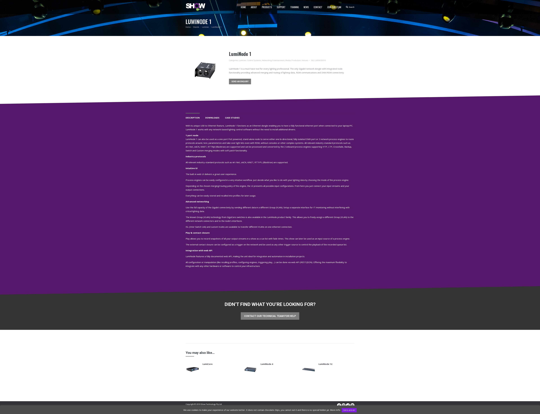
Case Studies (232, 117)
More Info (335, 410)
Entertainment (278, 60)
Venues (305, 60)
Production (296, 60)
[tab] (193, 116)
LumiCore (207, 364)
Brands (196, 27)
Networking (267, 60)
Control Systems (254, 60)
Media (288, 60)
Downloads (212, 117)
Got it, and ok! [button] (349, 410)
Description (193, 117)
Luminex (205, 27)
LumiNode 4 (267, 364)
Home (188, 27)
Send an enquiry (239, 81)
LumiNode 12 (325, 364)
